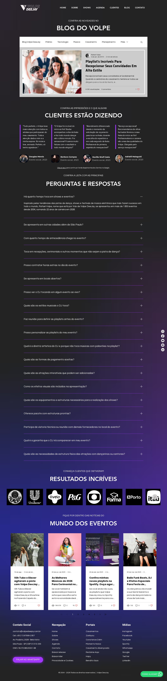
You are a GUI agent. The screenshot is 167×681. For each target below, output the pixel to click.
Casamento (91, 42)
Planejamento (109, 42)
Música (76, 42)
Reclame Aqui (92, 652)
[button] (141, 42)
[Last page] (105, 614)
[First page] (61, 614)
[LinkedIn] (162, 349)
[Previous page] (67, 614)
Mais (123, 42)
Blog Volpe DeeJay (31, 42)
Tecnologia (62, 42)
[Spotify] (162, 345)
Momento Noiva (93, 644)
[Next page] (100, 614)
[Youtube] (162, 340)
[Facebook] (162, 336)
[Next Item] (154, 496)
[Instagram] (162, 331)
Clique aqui (61, 168)
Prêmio (49, 42)
